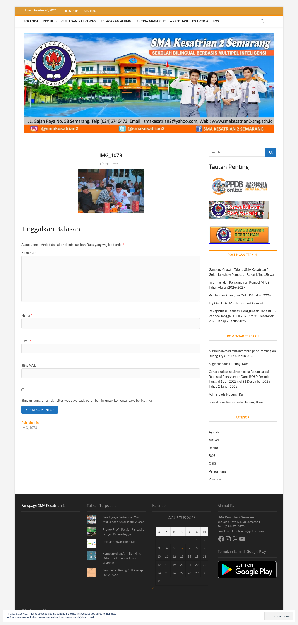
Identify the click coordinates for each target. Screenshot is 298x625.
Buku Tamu (89, 10)
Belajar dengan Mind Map (120, 541)
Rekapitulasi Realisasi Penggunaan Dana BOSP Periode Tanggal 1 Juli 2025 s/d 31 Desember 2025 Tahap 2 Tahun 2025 (242, 316)
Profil (48, 21)
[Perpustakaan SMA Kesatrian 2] (239, 203)
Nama (26, 315)
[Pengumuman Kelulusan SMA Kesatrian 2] (239, 226)
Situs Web (28, 365)
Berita (213, 448)
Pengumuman (218, 471)
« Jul (155, 588)
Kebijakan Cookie (85, 617)
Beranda (31, 21)
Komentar (29, 253)
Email (26, 341)
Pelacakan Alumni (116, 21)
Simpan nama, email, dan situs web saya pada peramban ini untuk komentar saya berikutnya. (86, 400)
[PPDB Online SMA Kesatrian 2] (239, 179)
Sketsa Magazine (151, 21)
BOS (216, 21)
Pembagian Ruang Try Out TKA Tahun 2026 (240, 295)
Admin (213, 394)
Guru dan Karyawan (78, 21)
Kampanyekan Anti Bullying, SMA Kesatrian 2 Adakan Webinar (122, 557)
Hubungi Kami (70, 10)
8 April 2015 (110, 163)
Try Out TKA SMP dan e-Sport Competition (239, 303)
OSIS (212, 463)
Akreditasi (179, 21)
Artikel (214, 440)
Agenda (214, 432)
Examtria (200, 21)
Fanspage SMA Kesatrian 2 (43, 505)
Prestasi (215, 479)
